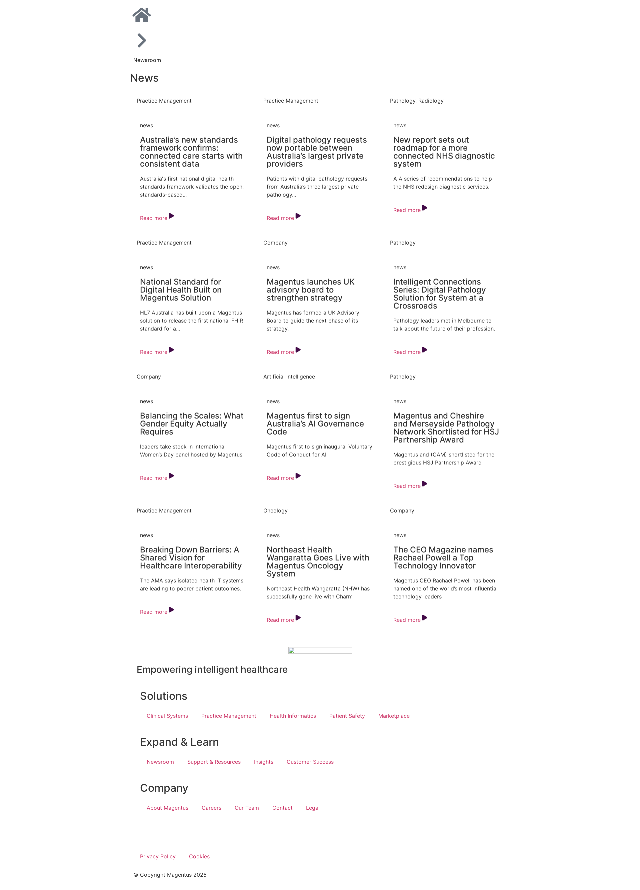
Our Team (247, 807)
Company (164, 787)
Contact (282, 807)
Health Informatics (293, 715)
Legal (313, 807)
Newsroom (147, 60)
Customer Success (310, 761)
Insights (263, 761)
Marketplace (394, 715)
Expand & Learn (179, 741)
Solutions (163, 695)
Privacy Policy (158, 856)
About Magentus (167, 807)
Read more (153, 218)
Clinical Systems (167, 715)
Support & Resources (214, 761)
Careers (211, 807)
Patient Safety (347, 715)
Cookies (199, 856)
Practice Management (228, 715)
